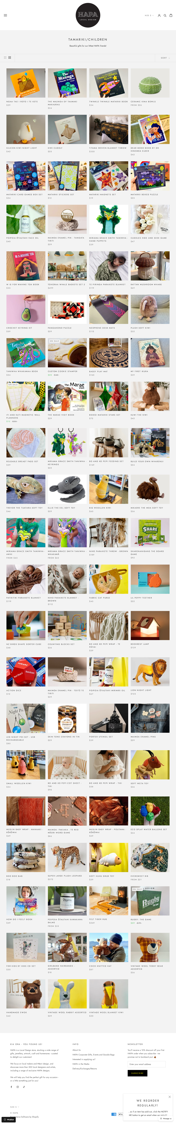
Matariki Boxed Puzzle (144, 194)
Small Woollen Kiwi (18, 783)
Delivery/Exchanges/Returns (85, 1068)
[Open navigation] (5, 15)
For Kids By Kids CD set (21, 966)
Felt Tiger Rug (98, 919)
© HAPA (14, 1113)
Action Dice (14, 690)
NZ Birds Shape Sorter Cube (24, 644)
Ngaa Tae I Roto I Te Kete (22, 101)
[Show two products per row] (5, 57)
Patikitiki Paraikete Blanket (23, 598)
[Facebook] (11, 1086)
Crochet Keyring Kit (19, 328)
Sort (164, 57)
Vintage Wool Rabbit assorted (67, 1012)
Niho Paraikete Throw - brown (108, 551)
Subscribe (137, 1073)
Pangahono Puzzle (60, 328)
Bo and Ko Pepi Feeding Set (106, 461)
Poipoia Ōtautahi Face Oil (22, 238)
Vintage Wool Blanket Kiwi (106, 1012)
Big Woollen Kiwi (100, 508)
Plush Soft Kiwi (140, 328)
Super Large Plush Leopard (65, 876)
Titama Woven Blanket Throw (108, 148)
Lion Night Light (141, 690)
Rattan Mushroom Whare (146, 284)
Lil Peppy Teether (141, 598)
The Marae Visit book (61, 415)
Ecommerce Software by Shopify (24, 1116)
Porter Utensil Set (101, 736)
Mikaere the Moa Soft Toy (147, 508)
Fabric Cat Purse (99, 598)
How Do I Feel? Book (19, 919)
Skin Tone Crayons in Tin (64, 736)
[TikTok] (24, 1086)
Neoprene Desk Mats (102, 328)
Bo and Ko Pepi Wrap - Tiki (105, 783)
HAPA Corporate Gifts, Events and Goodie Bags (93, 1054)
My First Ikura (139, 371)
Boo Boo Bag (14, 876)
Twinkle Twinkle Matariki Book (108, 101)
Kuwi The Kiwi (139, 415)
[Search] (165, 15)
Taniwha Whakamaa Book (22, 371)
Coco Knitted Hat (100, 966)
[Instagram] (18, 1086)
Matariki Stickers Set (61, 194)
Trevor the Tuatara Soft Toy (24, 508)
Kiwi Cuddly (55, 148)
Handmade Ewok (16, 1012)
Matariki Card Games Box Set (24, 194)
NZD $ (148, 15)
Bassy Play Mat (98, 371)
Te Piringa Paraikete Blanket (107, 284)
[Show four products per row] (10, 57)
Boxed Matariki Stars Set (104, 415)
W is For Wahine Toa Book (22, 284)
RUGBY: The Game (141, 919)
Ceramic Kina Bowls (143, 101)
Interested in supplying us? (84, 1059)
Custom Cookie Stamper (63, 371)
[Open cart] (171, 15)
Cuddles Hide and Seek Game (149, 238)
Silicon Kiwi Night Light (21, 148)
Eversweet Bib (139, 876)
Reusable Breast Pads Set (22, 461)
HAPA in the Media (81, 1063)
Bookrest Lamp (140, 644)
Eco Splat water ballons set (149, 829)
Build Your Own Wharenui (147, 461)
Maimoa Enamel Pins (143, 736)
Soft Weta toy (140, 783)
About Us (77, 1050)
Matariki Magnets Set (102, 194)
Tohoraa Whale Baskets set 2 (66, 284)
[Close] (170, 1097)
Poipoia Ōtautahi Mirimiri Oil (107, 690)
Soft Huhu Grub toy (101, 876)
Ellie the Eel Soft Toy (62, 508)
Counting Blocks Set (61, 644)
